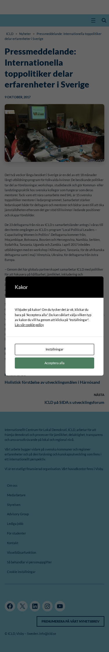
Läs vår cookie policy (29, 325)
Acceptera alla (54, 363)
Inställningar (54, 349)
